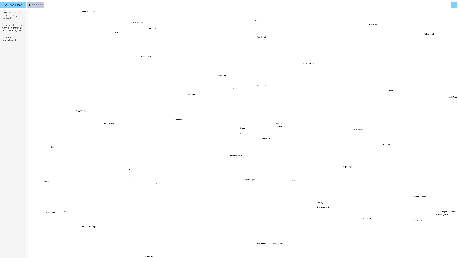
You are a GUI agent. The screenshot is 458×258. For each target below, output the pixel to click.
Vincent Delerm (268, 138)
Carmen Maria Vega (84, 224)
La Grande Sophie (252, 179)
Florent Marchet (325, 71)
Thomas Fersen (238, 154)
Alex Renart (283, 40)
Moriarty (319, 203)
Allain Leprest (141, 32)
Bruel (121, 31)
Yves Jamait (135, 62)
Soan (393, 91)
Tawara (48, 183)
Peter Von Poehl (83, 109)
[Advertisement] (13, 80)
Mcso (153, 179)
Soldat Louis (195, 92)
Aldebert (278, 126)
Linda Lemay (283, 243)
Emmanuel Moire (311, 210)
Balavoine (90, 11)
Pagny (260, 20)
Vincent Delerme (420, 196)
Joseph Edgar (349, 165)
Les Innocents (108, 124)
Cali (132, 172)
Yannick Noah (375, 24)
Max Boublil (261, 83)
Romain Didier (129, 25)
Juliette (294, 179)
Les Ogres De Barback (448, 208)
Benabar (242, 134)
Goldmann (99, 11)
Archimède (180, 120)
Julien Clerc (129, 256)
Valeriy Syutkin (447, 211)
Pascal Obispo (62, 213)
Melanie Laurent (236, 88)
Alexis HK (386, 142)
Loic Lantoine (421, 219)
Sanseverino (279, 123)
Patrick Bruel (57, 218)
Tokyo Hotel (430, 34)
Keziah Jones (364, 219)
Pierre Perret (267, 243)
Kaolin (54, 151)
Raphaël (132, 179)
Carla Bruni (452, 102)
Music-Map (13, 4)
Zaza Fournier (358, 128)
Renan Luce (245, 128)
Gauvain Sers (207, 74)
